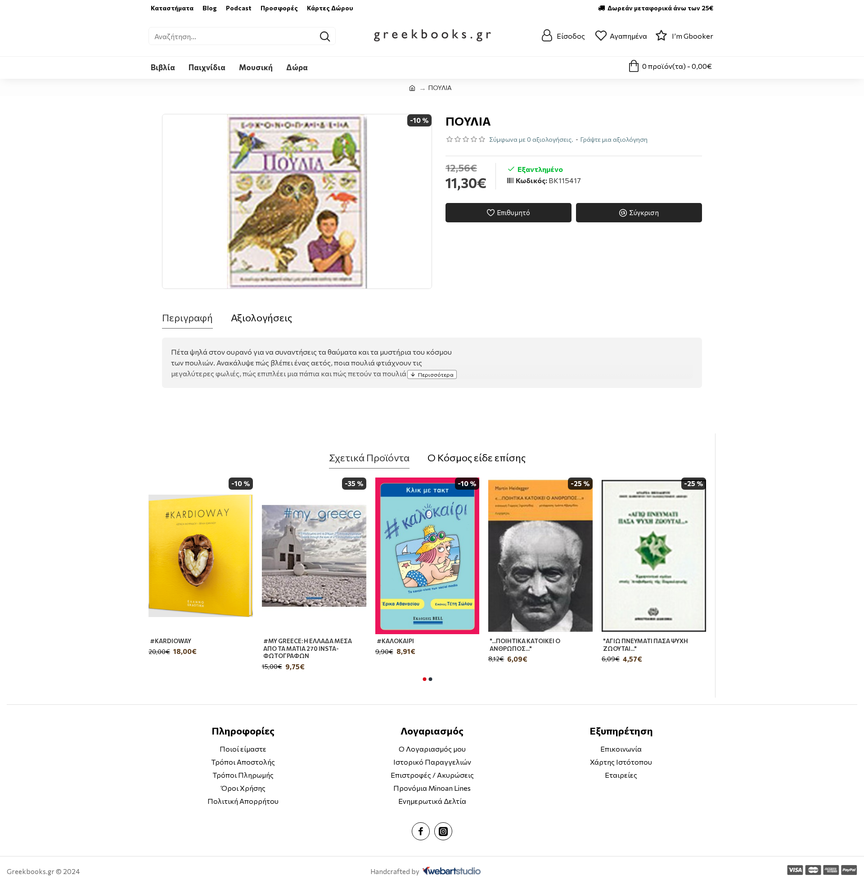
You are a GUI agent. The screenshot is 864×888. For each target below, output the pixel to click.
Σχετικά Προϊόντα (369, 457)
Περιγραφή (187, 317)
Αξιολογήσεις (261, 317)
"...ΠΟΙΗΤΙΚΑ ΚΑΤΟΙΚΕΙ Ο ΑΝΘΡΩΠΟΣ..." (525, 644)
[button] (424, 679)
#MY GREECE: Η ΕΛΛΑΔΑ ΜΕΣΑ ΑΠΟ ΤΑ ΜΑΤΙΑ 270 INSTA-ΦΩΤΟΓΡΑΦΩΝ (307, 648)
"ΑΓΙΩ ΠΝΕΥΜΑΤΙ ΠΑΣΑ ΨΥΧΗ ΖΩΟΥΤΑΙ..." (645, 644)
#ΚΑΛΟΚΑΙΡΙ (395, 641)
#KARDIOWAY (170, 641)
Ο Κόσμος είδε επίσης (477, 457)
